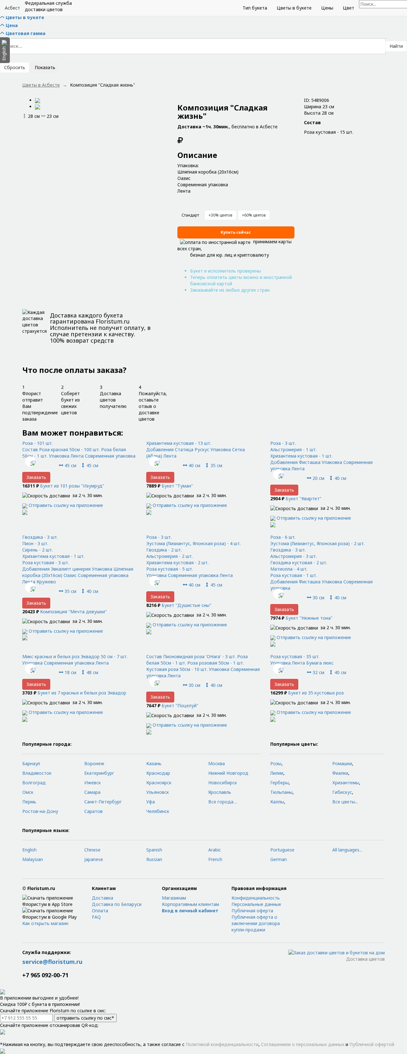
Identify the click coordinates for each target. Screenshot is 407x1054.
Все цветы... (345, 802)
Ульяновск (157, 792)
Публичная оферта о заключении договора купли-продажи (255, 923)
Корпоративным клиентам (190, 904)
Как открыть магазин (45, 923)
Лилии (276, 773)
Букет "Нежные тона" (309, 618)
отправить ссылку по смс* (85, 1018)
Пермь (29, 802)
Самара (92, 792)
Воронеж (94, 763)
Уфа (150, 802)
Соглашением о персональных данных (302, 1044)
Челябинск (157, 811)
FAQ (96, 917)
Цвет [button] (348, 8)
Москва (216, 763)
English (29, 850)
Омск (27, 792)
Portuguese (282, 850)
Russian (154, 859)
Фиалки (340, 773)
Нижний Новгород (228, 773)
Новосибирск (222, 783)
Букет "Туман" (177, 486)
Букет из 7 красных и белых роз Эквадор (82, 693)
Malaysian (32, 859)
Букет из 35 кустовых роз (316, 693)
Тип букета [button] (255, 8)
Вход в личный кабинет (190, 911)
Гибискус (342, 792)
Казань (154, 763)
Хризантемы (345, 783)
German (278, 859)
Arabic (214, 850)
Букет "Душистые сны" (186, 605)
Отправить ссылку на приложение (66, 505)
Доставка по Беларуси (116, 904)
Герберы (279, 783)
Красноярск (158, 783)
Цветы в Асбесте (41, 85)
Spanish (154, 850)
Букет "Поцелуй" (180, 705)
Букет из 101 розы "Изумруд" (72, 486)
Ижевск (92, 783)
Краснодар (158, 773)
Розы (275, 763)
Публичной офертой (371, 1044)
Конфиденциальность (255, 898)
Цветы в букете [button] (294, 8)
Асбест (12, 8)
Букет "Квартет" (303, 498)
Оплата (100, 911)
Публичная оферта (252, 911)
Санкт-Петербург (103, 802)
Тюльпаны (281, 792)
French (215, 859)
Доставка (102, 898)
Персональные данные (256, 904)
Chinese (92, 850)
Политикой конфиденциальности (222, 1044)
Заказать (36, 477)
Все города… (222, 802)
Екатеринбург (99, 773)
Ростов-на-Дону (40, 811)
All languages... (347, 850)
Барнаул (31, 763)
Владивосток (37, 773)
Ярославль (219, 792)
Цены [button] (327, 8)
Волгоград (34, 783)
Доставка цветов (365, 959)
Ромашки (342, 763)
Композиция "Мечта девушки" (73, 612)
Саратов (93, 811)
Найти (396, 46)
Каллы (277, 802)
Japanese (93, 859)
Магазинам (174, 898)
